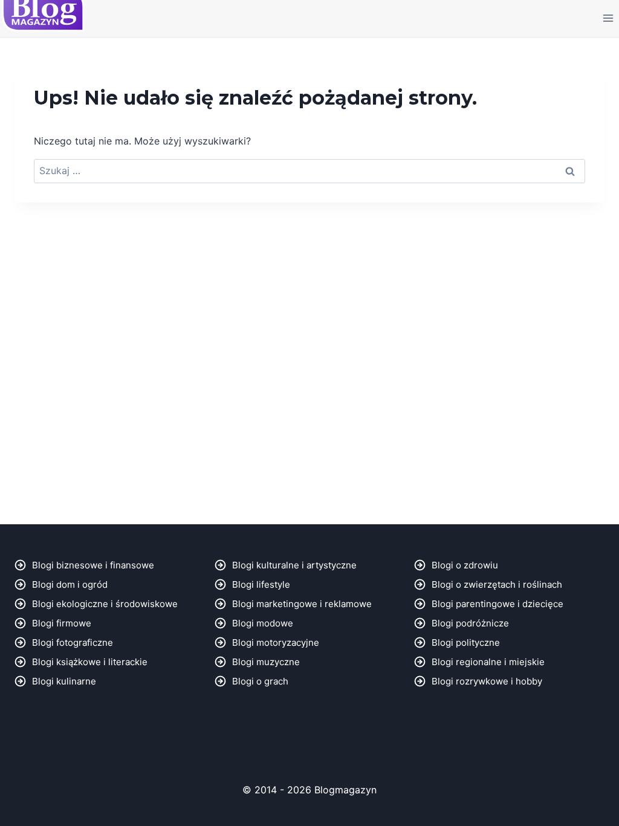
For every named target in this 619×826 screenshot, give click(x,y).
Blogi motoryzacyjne (275, 642)
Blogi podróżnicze (470, 623)
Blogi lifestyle (261, 584)
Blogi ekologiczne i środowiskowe (105, 604)
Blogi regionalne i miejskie (488, 662)
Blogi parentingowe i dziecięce (497, 604)
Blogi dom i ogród (70, 584)
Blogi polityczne (466, 642)
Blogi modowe (262, 623)
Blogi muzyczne (266, 662)
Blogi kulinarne (64, 681)
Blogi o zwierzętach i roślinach (497, 584)
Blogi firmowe (61, 623)
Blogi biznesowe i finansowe (93, 565)
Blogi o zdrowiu (465, 565)
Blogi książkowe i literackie (89, 662)
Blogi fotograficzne (72, 642)
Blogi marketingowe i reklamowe (302, 604)
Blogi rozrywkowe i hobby (487, 681)
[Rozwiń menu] (608, 17)
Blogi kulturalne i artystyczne (294, 565)
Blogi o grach (260, 681)
